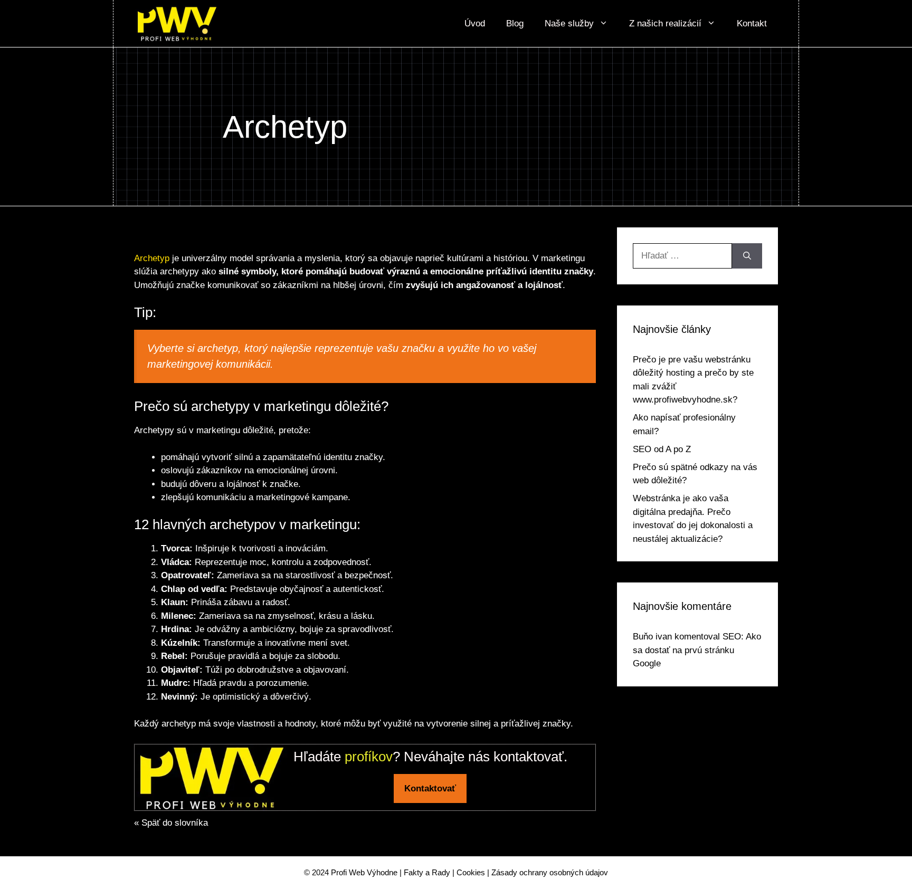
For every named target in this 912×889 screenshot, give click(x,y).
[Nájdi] (747, 256)
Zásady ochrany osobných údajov (549, 872)
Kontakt (752, 23)
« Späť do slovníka (171, 823)
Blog (515, 23)
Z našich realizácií (665, 23)
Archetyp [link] (151, 258)
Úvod (474, 23)
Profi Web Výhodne (364, 872)
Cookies (471, 872)
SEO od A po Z (662, 449)
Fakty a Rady (427, 872)
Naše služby (569, 23)
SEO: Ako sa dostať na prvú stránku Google (697, 650)
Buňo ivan (652, 637)
